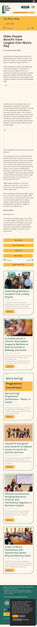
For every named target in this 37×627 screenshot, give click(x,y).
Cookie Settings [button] (18, 619)
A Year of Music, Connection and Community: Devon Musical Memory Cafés (18, 551)
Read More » (10, 311)
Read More (26, 619)
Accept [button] (15, 616)
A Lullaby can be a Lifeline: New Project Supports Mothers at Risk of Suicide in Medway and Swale (16, 344)
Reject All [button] (22, 616)
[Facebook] (4, 609)
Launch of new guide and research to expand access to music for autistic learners (18, 448)
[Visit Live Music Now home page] (6, 13)
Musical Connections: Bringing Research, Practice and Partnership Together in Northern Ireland (18, 499)
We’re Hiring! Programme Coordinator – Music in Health (18, 398)
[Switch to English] (34, 1)
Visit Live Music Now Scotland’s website (15, 597)
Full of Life (20, 220)
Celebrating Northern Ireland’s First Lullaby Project (17, 294)
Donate (25, 7)
